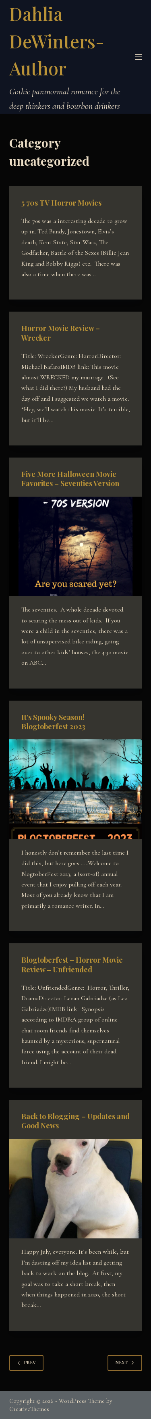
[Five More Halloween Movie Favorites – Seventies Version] (75, 547)
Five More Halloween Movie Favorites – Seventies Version (70, 478)
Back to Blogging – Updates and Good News (75, 1120)
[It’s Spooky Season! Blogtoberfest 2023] (75, 789)
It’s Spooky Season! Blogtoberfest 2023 (53, 721)
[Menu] (138, 56)
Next (121, 1362)
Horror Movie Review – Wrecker (60, 332)
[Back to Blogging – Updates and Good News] (75, 1189)
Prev (30, 1362)
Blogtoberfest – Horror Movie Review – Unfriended (72, 964)
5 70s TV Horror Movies (61, 203)
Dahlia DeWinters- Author (56, 40)
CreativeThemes (29, 1409)
